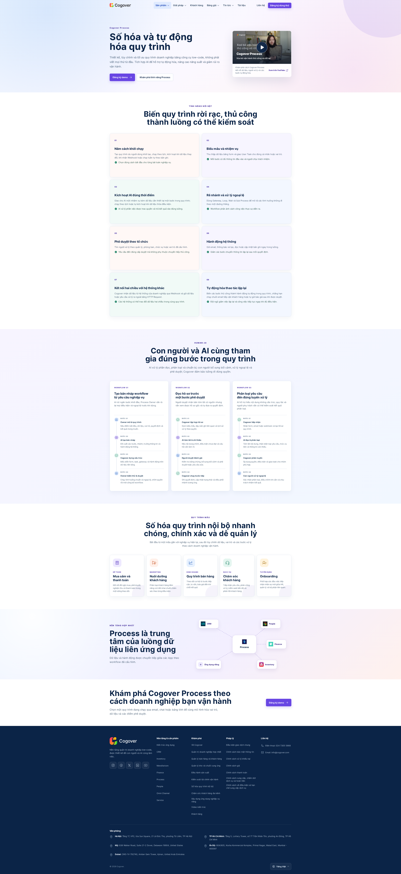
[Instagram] (113, 765)
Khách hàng (196, 5)
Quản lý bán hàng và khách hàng (206, 759)
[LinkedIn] (137, 765)
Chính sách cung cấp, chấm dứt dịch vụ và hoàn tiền (241, 779)
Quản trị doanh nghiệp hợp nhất (206, 752)
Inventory (161, 759)
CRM (159, 752)
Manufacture (162, 766)
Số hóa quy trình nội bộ (202, 786)
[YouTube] (145, 765)
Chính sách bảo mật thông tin (240, 752)
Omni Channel (163, 793)
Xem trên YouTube (277, 70)
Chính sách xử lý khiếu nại (238, 759)
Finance (160, 772)
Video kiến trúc (198, 807)
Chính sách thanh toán (236, 772)
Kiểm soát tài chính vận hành (204, 779)
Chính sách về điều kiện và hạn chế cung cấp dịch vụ (240, 786)
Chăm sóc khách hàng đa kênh (205, 793)
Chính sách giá (233, 766)
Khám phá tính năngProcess (155, 77)
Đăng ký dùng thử (279, 5)
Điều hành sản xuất (200, 772)
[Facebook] (121, 765)
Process (160, 779)
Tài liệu (242, 5)
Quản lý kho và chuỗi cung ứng (205, 766)
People (160, 786)
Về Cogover (197, 745)
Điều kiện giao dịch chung (238, 745)
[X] (129, 765)
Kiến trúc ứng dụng (165, 745)
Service (160, 800)
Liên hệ (261, 5)
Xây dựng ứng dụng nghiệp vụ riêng (205, 800)
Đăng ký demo (120, 77)
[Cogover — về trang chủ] (120, 5)
